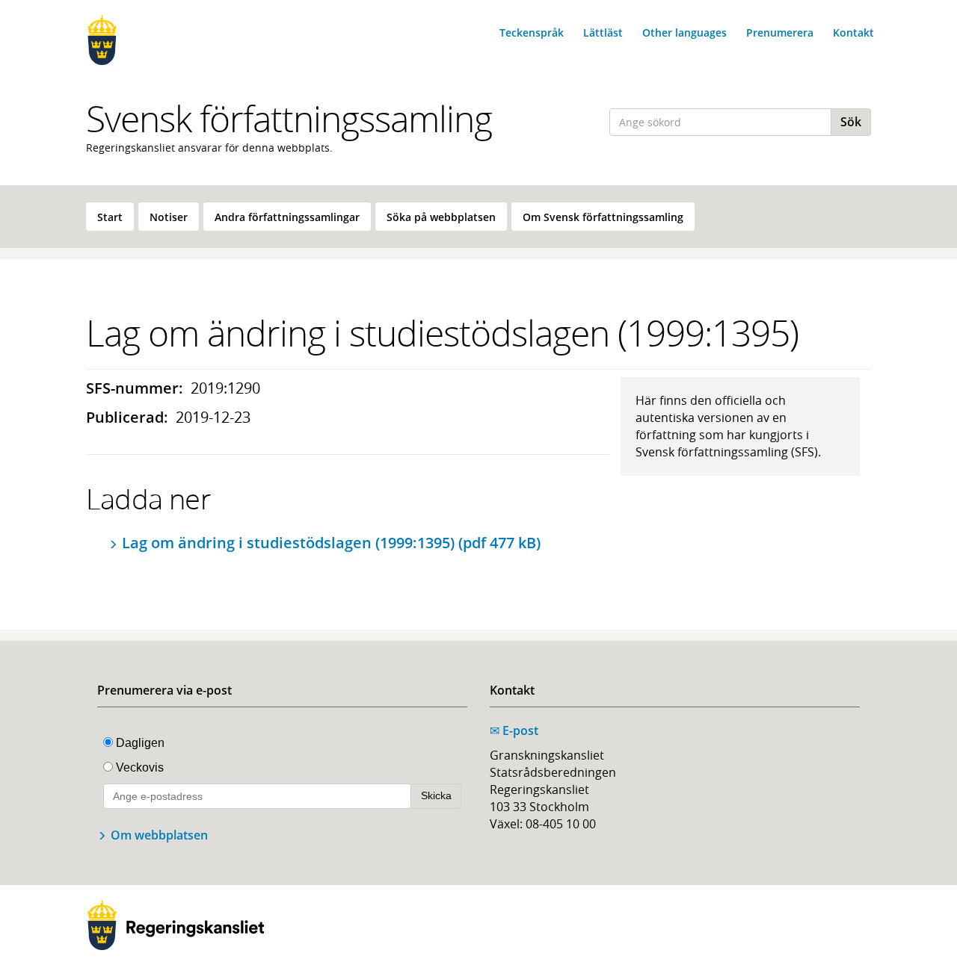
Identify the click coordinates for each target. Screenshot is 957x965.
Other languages (684, 32)
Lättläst (603, 32)
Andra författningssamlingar (287, 217)
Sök (850, 122)
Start (110, 217)
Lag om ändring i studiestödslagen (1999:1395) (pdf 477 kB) (331, 543)
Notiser (169, 217)
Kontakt (853, 32)
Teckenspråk (531, 32)
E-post (514, 730)
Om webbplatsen (159, 835)
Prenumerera (779, 32)
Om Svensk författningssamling (603, 217)
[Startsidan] (175, 40)
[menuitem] (110, 216)
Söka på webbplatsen (441, 217)
